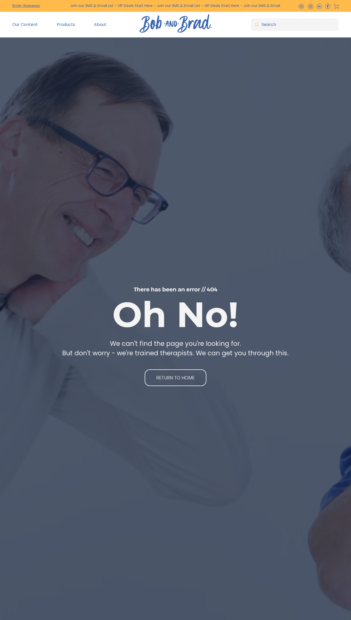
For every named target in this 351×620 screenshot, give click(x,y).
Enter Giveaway (26, 5)
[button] (30, 25)
